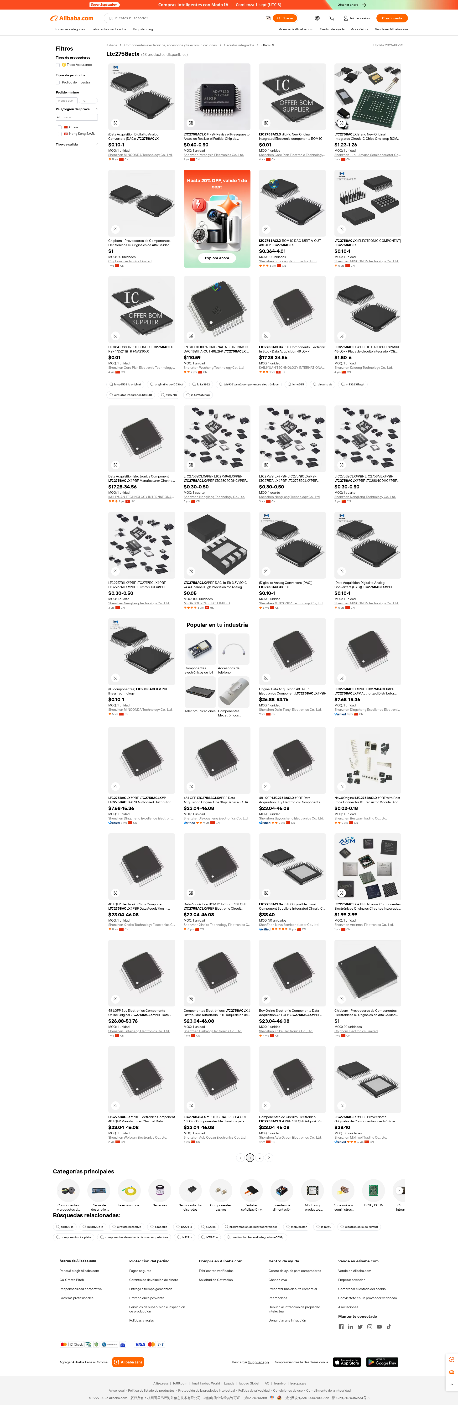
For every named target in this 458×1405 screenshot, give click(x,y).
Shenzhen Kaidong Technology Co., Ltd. (363, 367)
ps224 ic (186, 1227)
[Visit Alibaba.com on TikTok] (389, 1327)
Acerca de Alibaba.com (78, 1261)
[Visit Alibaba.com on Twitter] (360, 1327)
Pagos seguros (140, 1271)
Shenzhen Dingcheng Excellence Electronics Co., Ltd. (367, 709)
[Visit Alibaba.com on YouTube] (379, 1327)
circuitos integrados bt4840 (133, 395)
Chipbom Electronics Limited (129, 261)
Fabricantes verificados (216, 1271)
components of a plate (76, 1237)
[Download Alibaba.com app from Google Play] (382, 1362)
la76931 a (212, 1237)
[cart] (332, 19)
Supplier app (258, 1362)
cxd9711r (171, 395)
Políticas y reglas (141, 1320)
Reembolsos (278, 1298)
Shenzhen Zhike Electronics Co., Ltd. (286, 1031)
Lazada (229, 1383)
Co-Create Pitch (72, 1280)
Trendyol (279, 1383)
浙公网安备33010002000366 (307, 1398)
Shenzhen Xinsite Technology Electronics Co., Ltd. (141, 925)
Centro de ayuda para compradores (295, 1271)
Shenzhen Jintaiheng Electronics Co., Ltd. (139, 1031)
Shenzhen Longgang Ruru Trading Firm (288, 261)
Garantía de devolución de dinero (153, 1280)
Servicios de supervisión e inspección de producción (157, 1309)
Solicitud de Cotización (216, 1280)
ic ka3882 (203, 384)
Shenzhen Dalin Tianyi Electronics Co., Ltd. (290, 709)
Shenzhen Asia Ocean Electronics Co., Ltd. (215, 1137)
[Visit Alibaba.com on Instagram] (370, 1327)
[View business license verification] (272, 1397)
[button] (268, 18)
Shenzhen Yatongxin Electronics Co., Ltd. (214, 155)
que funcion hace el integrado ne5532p (258, 1237)
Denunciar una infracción (287, 1320)
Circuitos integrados (239, 45)
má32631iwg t (355, 384)
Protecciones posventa (146, 1298)
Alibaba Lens (82, 1362)
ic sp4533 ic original (127, 384)
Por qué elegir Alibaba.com (79, 1271)
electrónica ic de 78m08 (361, 1227)
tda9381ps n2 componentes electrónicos (251, 384)
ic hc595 (298, 384)
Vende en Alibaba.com (354, 1271)
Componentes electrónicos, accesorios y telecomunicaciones (170, 45)
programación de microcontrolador (253, 1227)
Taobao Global (248, 1383)
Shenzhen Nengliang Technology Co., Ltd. (214, 497)
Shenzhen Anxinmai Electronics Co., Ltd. (364, 925)
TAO (266, 1383)
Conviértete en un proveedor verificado (367, 1298)
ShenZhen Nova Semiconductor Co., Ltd (288, 925)
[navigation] (77, 602)
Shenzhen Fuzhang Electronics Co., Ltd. (213, 1031)
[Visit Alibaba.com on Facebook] (341, 1327)
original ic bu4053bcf (169, 384)
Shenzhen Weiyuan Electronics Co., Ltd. (137, 1137)
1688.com (180, 1383)
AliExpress (161, 1383)
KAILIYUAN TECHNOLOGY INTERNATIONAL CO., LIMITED (292, 367)
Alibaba (111, 45)
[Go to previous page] (240, 1157)
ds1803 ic (67, 1227)
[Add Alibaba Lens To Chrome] (128, 1362)
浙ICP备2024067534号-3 (351, 1398)
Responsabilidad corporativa (81, 1289)
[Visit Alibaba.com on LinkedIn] (351, 1327)
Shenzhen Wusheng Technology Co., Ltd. (214, 367)
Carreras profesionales (77, 1298)
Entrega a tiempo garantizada (150, 1289)
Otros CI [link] (267, 45)
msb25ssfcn (299, 1227)
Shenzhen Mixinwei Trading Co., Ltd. (360, 1137)
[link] (452, 1359)
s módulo (161, 1227)
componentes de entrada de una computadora (136, 1237)
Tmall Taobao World (205, 1383)
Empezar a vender (351, 1280)
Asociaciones (348, 1307)
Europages (298, 1383)
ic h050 (326, 1227)
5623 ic (211, 1227)
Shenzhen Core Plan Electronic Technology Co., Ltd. (292, 155)
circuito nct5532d (129, 1227)
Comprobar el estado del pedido (362, 1289)
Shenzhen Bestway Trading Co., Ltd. (360, 818)
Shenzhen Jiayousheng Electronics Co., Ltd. (216, 818)
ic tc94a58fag (200, 395)
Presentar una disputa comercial (293, 1289)
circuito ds (325, 384)
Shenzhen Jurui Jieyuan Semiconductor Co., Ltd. (367, 155)
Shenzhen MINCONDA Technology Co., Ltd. (140, 155)
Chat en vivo (278, 1280)
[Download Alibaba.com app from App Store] (347, 1362)
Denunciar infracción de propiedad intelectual (294, 1309)
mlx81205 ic (95, 1227)
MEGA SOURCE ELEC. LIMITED (207, 603)
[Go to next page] (269, 1157)
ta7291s (187, 1237)
